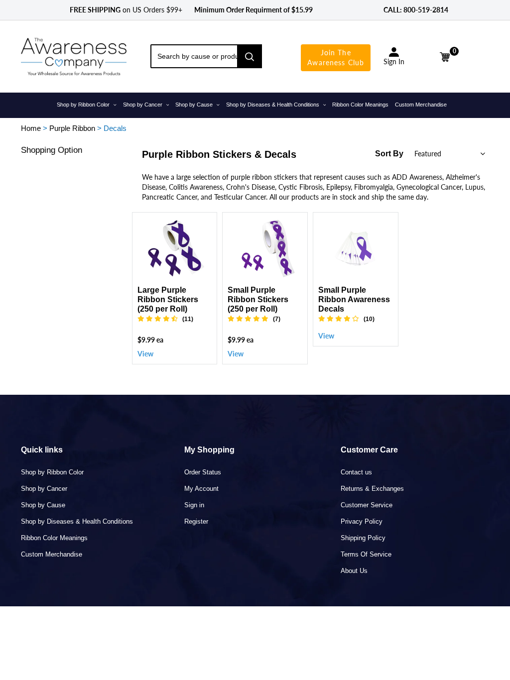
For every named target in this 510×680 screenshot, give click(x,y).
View (145, 353)
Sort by (389, 153)
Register (196, 521)
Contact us (356, 472)
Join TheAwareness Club (335, 57)
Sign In (393, 61)
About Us (354, 570)
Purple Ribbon (72, 128)
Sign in (194, 505)
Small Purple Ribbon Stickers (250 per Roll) (258, 299)
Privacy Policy (361, 521)
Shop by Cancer (44, 488)
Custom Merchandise (51, 554)
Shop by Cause (43, 505)
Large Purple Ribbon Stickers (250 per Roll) (167, 299)
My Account (201, 488)
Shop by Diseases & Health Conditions (77, 521)
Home (31, 128)
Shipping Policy (363, 538)
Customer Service (366, 505)
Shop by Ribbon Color (52, 472)
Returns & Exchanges (372, 488)
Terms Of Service (366, 554)
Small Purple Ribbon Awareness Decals (354, 299)
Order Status (202, 472)
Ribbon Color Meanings (54, 538)
